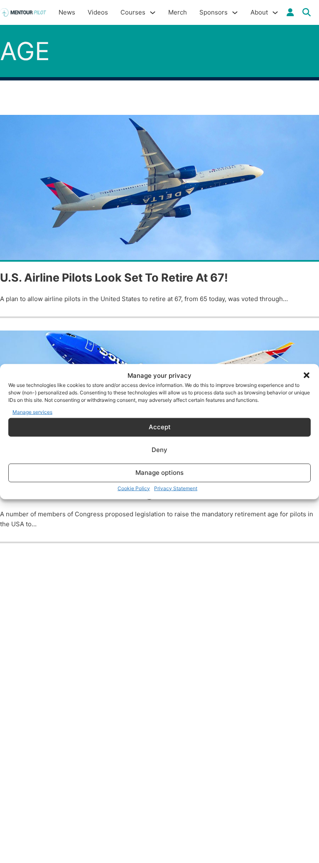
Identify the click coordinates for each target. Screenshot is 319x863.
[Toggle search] (306, 12)
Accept (160, 427)
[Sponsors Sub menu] (235, 13)
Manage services (32, 412)
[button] (306, 375)
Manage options (159, 472)
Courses (132, 12)
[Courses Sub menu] (153, 13)
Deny (159, 450)
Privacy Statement (175, 488)
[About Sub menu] (275, 13)
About (259, 12)
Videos (98, 12)
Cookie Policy (134, 488)
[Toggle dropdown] (290, 12)
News (67, 12)
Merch (177, 12)
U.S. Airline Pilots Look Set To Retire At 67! (114, 277)
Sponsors (213, 12)
